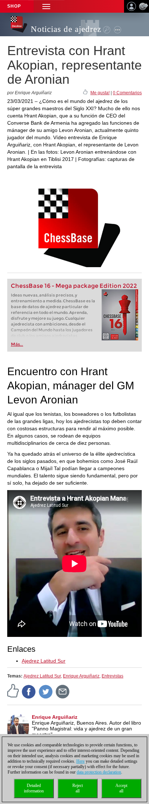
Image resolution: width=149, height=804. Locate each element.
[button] (46, 6)
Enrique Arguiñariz (81, 676)
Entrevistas (112, 676)
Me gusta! (100, 92)
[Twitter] (46, 691)
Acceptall (121, 788)
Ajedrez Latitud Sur (43, 661)
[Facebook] (29, 691)
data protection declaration (99, 772)
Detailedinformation (34, 788)
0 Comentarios (127, 92)
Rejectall (77, 788)
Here (80, 761)
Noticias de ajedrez (66, 29)
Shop (14, 6)
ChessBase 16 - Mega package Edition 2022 (74, 285)
